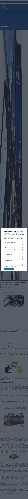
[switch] (22, 242)
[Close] (25, 229)
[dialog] (14, 249)
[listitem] (14, 252)
